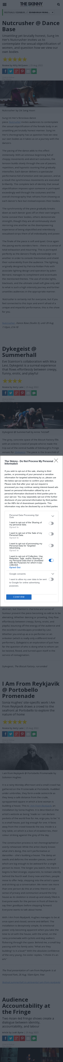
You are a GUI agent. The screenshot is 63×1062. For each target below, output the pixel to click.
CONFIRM (19, 597)
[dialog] (31, 531)
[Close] (57, 461)
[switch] (51, 523)
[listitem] (31, 516)
